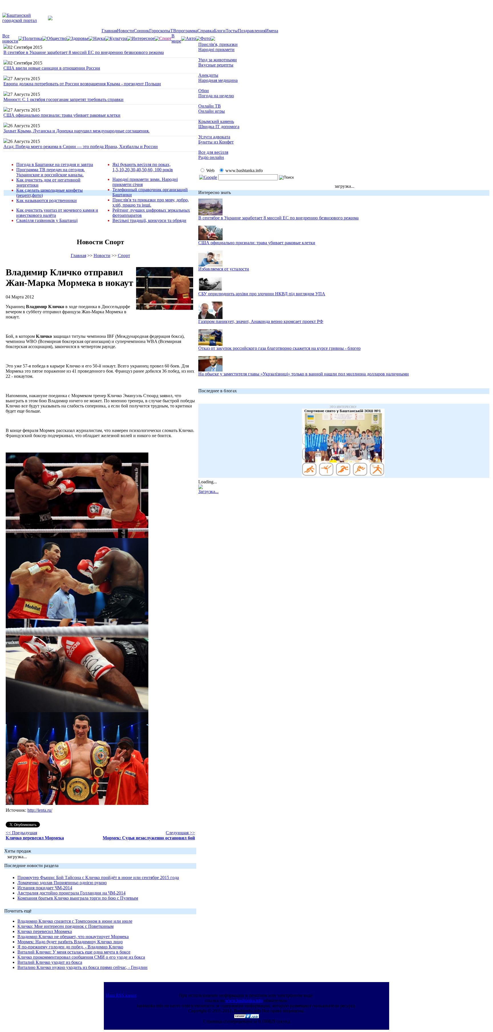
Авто (191, 38)
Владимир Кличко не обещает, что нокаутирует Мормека (73, 936)
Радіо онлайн (211, 157)
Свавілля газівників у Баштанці (47, 220)
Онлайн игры (211, 111)
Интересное (143, 38)
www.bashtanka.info (244, 1000)
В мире (176, 38)
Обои (203, 90)
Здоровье (80, 38)
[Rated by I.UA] (246, 1016)
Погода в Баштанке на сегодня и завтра (54, 164)
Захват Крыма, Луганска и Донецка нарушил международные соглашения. (76, 130)
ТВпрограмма (183, 30)
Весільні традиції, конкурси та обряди (149, 220)
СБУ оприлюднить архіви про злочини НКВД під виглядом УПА (261, 293)
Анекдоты (208, 75)
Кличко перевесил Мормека (44, 931)
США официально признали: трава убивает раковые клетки (61, 115)
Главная (109, 30)
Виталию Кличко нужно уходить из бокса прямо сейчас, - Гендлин (82, 967)
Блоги (220, 30)
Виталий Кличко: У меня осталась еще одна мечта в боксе (73, 952)
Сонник (141, 30)
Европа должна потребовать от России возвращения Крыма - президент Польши (82, 83)
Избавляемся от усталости (223, 268)
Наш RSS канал (121, 995)
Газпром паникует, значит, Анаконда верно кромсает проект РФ (260, 321)
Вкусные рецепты (215, 64)
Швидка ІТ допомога (218, 126)
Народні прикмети (216, 49)
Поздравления (251, 30)
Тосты (232, 30)
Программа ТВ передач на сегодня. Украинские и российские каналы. (50, 172)
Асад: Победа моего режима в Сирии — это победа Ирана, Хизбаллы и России (80, 146)
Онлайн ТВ (209, 106)
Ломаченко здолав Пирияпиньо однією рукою (62, 882)
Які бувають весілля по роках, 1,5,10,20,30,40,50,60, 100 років (142, 167)
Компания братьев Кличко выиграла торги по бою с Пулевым (77, 898)
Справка (205, 30)
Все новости (10, 38)
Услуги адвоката (214, 136)
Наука (99, 38)
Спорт (124, 255)
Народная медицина (218, 80)
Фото (205, 38)
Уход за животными (217, 59)
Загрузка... (208, 491)
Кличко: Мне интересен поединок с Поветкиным (65, 926)
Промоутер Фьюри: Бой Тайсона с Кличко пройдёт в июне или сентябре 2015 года (98, 877)
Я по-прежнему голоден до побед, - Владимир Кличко (70, 946)
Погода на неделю (216, 95)
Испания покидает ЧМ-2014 (44, 887)
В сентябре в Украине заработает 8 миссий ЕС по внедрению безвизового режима (83, 52)
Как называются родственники (46, 200)
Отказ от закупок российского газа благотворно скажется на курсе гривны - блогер (279, 348)
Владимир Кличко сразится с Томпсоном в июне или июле (74, 921)
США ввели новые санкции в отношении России (51, 68)
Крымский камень (216, 121)
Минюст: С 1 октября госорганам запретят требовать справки (63, 99)
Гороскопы (159, 30)
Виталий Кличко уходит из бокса (49, 962)
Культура (118, 38)
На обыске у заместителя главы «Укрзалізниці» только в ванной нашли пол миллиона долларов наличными (303, 373)
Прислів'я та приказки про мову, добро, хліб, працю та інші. (150, 202)
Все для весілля (213, 152)
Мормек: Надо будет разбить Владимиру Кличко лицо (70, 941)
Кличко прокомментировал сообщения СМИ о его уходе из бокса (81, 957)
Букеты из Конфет (216, 142)
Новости (125, 30)
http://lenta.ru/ (39, 810)
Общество (56, 38)
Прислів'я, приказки (218, 44)
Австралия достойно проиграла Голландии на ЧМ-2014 (71, 892)
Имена (271, 30)
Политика (32, 38)
